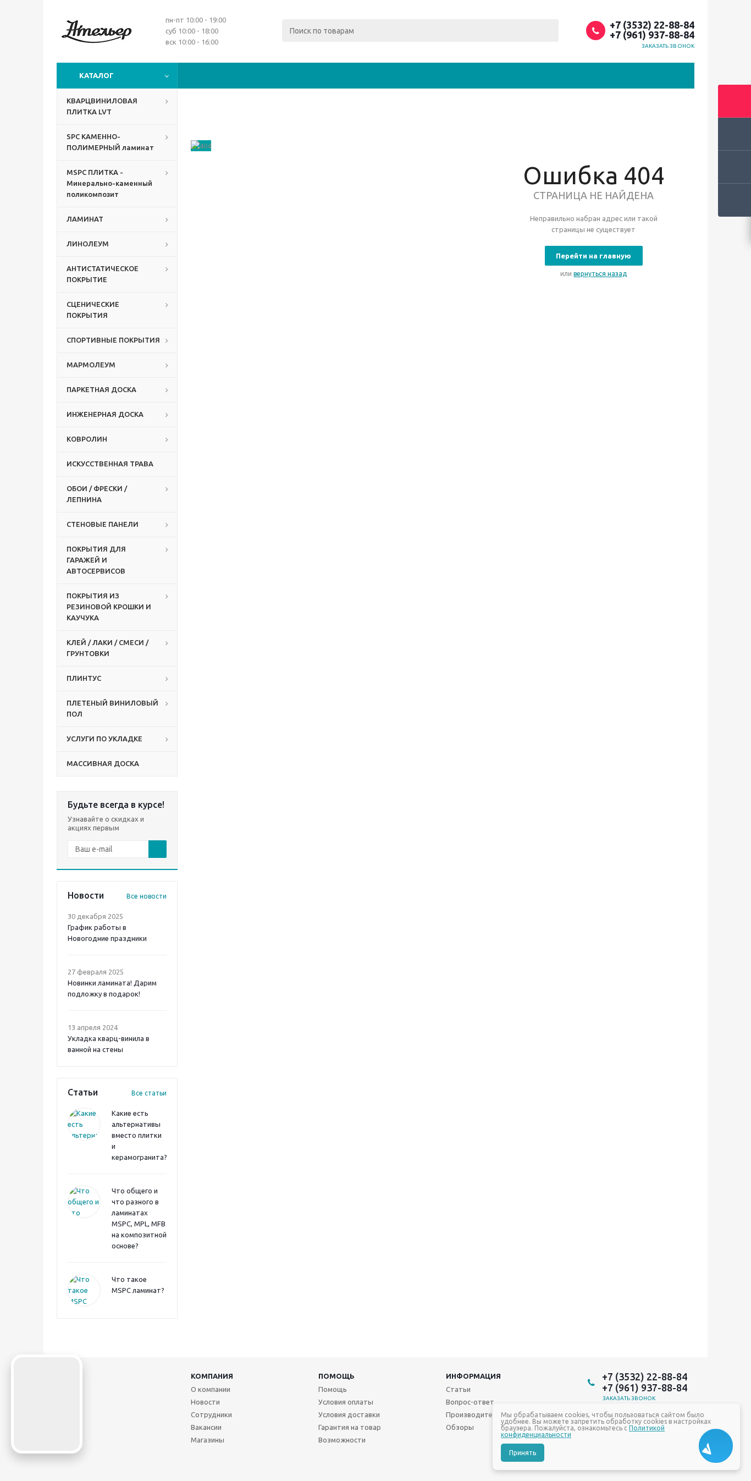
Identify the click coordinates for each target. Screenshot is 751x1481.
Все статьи (149, 1093)
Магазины (207, 1440)
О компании (210, 1389)
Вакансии (206, 1427)
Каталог (96, 75)
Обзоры (460, 1427)
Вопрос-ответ (470, 1402)
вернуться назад (600, 273)
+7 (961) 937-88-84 (652, 35)
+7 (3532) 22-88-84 (652, 25)
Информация (473, 1376)
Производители (473, 1414)
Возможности (342, 1440)
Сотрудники (211, 1414)
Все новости (146, 896)
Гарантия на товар (349, 1427)
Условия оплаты (345, 1402)
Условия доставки (349, 1414)
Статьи (458, 1389)
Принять (522, 1452)
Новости (205, 1402)
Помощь (336, 1376)
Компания (212, 1376)
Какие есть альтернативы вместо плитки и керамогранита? (139, 1135)
